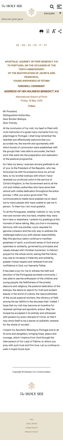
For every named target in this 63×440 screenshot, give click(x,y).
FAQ (31, 419)
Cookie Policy (31, 428)
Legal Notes (31, 424)
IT (40, 45)
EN (23, 45)
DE (17, 45)
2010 (15, 19)
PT (45, 45)
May (20, 19)
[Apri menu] (59, 6)
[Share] (60, 31)
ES (29, 45)
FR (35, 45)
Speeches (6, 19)
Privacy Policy (31, 432)
